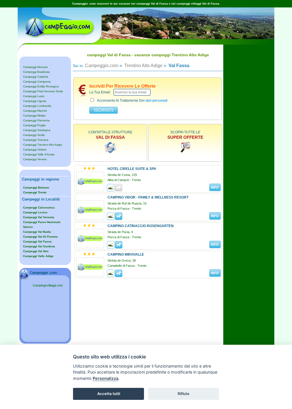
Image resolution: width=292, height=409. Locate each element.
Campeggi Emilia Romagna (41, 86)
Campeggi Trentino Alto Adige (42, 144)
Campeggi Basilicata (36, 71)
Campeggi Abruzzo (35, 67)
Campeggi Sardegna (36, 130)
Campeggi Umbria (34, 149)
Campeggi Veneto (35, 159)
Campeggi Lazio (33, 96)
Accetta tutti (108, 393)
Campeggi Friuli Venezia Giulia (43, 91)
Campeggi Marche (35, 110)
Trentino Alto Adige (143, 65)
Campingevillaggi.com (48, 285)
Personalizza (105, 378)
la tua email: (100, 92)
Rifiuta (183, 393)
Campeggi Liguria (34, 101)
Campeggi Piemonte (36, 120)
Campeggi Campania (37, 81)
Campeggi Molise (34, 115)
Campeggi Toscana (35, 139)
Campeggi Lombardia (37, 105)
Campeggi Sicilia (34, 135)
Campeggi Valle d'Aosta (38, 154)
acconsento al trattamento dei (132, 101)
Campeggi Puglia (34, 125)
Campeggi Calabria (35, 76)
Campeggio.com (101, 65)
